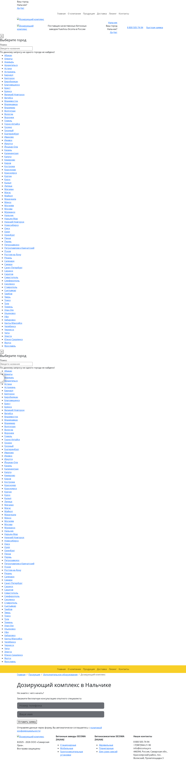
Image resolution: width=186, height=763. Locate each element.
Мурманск (9, 212)
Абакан (8, 55)
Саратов (8, 274)
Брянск (8, 91)
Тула (6, 303)
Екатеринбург (11, 133)
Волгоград (9, 110)
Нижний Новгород (14, 221)
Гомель (8, 120)
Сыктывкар (10, 290)
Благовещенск (12, 84)
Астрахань (10, 71)
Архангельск (11, 65)
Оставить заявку (27, 721)
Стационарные (68, 745)
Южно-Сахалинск (13, 339)
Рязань (8, 257)
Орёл (7, 231)
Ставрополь (10, 287)
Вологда (8, 114)
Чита (7, 332)
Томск (7, 300)
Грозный (8, 130)
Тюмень (8, 306)
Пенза (7, 238)
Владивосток (11, 101)
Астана (8, 68)
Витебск (8, 97)
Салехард (9, 261)
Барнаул (8, 74)
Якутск (7, 342)
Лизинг (113, 13)
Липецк (8, 185)
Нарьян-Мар (11, 218)
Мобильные (66, 748)
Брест (7, 88)
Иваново (9, 136)
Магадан (9, 189)
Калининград (11, 153)
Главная (61, 13)
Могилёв (9, 205)
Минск (7, 202)
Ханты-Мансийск (13, 323)
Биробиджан (11, 81)
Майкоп (8, 195)
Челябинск (10, 326)
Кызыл (7, 182)
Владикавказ (11, 104)
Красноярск (10, 172)
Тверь (7, 296)
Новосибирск (11, 225)
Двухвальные (106, 745)
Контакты (124, 13)
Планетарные (106, 748)
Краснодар (10, 169)
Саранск (8, 270)
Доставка (102, 13)
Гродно (8, 127)
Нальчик (112, 22)
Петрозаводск (11, 244)
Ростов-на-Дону (12, 254)
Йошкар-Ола (11, 146)
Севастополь (11, 277)
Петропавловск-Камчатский (19, 247)
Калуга (7, 156)
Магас (7, 192)
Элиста (8, 336)
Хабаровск (10, 319)
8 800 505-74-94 (135, 27)
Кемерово (9, 159)
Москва (8, 208)
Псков (7, 251)
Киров (7, 163)
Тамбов (8, 293)
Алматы (8, 58)
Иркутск (8, 143)
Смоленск (9, 283)
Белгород (9, 78)
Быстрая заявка (154, 27)
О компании (74, 13)
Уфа (6, 316)
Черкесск (9, 329)
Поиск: (3, 44)
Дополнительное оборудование (60, 674)
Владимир (9, 107)
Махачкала (10, 199)
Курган (8, 176)
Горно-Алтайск (12, 123)
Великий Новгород (14, 94)
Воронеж (9, 117)
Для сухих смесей (108, 751)
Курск (7, 179)
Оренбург (9, 234)
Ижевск (8, 140)
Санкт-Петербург (13, 267)
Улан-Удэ (9, 310)
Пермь (8, 241)
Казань (8, 150)
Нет (22, 8)
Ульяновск (10, 313)
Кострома (9, 166)
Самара (8, 264)
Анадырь (9, 61)
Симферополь (12, 280)
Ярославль (10, 345)
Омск (7, 228)
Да (18, 8)
